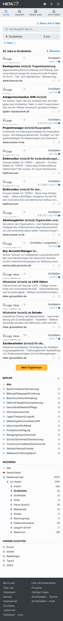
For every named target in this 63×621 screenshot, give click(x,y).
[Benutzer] (52, 4)
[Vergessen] (53, 80)
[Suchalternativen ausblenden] (58, 378)
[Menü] (58, 4)
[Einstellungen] (45, 4)
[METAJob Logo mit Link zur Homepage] (11, 4)
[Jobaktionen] (59, 80)
